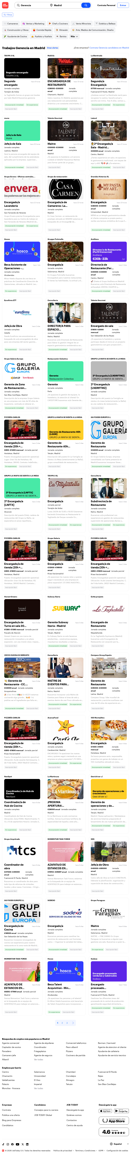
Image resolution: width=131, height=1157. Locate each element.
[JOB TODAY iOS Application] (105, 1111)
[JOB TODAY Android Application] (121, 1111)
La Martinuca (53, 776)
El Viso (37, 1080)
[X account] (22, 1144)
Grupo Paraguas (98, 900)
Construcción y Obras (18, 30)
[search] (86, 5)
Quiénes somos (74, 1115)
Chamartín (7, 1076)
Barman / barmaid (106, 1043)
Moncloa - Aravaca (11, 1088)
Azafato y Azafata (43, 36)
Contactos (72, 1120)
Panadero (6, 1051)
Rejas (100, 1076)
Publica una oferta (11, 1115)
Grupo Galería (54, 538)
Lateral (94, 118)
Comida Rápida (43, 30)
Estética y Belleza (107, 23)
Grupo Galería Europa (13, 359)
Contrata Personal (106, 5)
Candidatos (7, 1125)
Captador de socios (11, 1047)
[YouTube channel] (17, 1144)
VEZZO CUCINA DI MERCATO (16, 655)
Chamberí (71, 1072)
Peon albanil (72, 1047)
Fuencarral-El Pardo (107, 1072)
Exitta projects (97, 597)
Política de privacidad (62, 1150)
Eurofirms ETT (10, 300)
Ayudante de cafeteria (108, 1051)
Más (73, 36)
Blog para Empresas (11, 1120)
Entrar (123, 5)
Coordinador (40, 1047)
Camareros (12, 23)
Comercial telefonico (76, 1043)
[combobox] (34, 5)
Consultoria (53, 300)
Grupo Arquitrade (12, 839)
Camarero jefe (9, 1055)
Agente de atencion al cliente (112, 1047)
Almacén (63, 30)
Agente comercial (10, 1043)
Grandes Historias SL (100, 176)
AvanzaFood (53, 718)
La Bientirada (96, 55)
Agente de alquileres (44, 1043)
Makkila (51, 55)
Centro (5, 1072)
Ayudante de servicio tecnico (112, 1055)
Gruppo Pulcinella (55, 239)
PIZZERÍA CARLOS (12, 417)
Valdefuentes (8, 1080)
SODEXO (51, 900)
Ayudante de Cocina (17, 36)
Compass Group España (101, 655)
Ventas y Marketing (35, 23)
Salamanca (39, 1072)
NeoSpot (8, 776)
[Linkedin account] (27, 1144)
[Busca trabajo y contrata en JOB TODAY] (5, 5)
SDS (92, 839)
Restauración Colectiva (58, 359)
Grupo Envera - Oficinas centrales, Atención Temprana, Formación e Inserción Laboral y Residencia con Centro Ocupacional (19, 177)
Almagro (70, 1080)
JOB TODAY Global (43, 1115)
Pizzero (69, 1051)
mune (6, 118)
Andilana (95, 239)
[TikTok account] (3, 1144)
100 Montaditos (98, 718)
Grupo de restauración (57, 176)
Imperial (38, 1084)
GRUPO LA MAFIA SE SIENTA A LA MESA (108, 359)
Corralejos (71, 1076)
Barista (63, 36)
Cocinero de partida (75, 1055)
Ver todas (38, 1059)
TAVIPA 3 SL (9, 55)
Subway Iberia (54, 597)
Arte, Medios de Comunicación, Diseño (95, 30)
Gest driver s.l (97, 776)
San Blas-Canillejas (107, 1084)
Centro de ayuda (75, 1125)
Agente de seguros (43, 1055)
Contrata (6, 1110)
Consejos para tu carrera (46, 1110)
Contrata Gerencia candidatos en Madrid (109, 47)
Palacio (5, 1084)
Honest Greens (10, 597)
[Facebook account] (12, 1144)
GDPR (101, 1150)
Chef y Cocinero (60, 23)
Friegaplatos (40, 1051)
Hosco (7, 239)
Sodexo (94, 959)
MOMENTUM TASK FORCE (59, 839)
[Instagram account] (8, 1144)
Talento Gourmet (55, 118)
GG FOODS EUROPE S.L (101, 417)
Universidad (40, 1076)
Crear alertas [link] (52, 48)
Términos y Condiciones (85, 1150)
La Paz (101, 1080)
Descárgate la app (75, 1110)
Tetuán (69, 1084)
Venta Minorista (83, 23)
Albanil (5, 1059)
